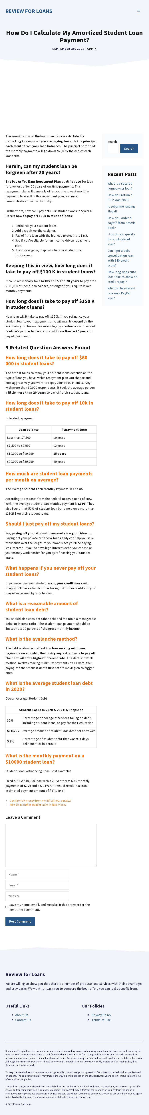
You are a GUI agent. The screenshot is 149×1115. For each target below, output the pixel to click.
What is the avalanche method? (41, 639)
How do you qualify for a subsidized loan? (121, 239)
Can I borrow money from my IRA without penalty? (40, 800)
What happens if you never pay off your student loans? (50, 571)
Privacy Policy (101, 1015)
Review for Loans (29, 10)
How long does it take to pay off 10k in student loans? (49, 405)
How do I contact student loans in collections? (38, 805)
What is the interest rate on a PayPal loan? (121, 293)
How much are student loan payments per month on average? (48, 476)
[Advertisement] (74, 95)
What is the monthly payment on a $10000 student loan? (44, 758)
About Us (21, 1015)
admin (92, 48)
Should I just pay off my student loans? (49, 523)
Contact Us (23, 1020)
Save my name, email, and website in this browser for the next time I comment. (49, 907)
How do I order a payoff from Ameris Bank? (121, 223)
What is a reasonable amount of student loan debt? (41, 606)
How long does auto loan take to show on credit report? (122, 277)
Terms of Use (101, 1020)
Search (112, 142)
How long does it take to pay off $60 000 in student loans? (46, 360)
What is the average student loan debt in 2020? (49, 686)
